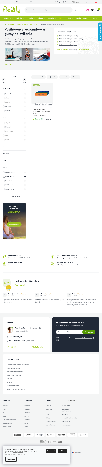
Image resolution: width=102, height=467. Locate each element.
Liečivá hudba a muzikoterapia (66, 410)
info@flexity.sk (15, 337)
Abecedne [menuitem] (75, 77)
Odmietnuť (51, 451)
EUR (66, 2)
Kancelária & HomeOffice (69, 418)
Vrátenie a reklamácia (22, 2)
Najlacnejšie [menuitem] (52, 77)
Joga (48, 414)
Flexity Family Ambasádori (14, 375)
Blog (58, 2)
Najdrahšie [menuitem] (64, 77)
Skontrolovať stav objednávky (16, 389)
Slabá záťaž (15, 185)
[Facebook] (8, 347)
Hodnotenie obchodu (13, 385)
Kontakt (11, 2)
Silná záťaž (15, 181)
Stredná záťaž (15, 189)
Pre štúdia (65, 414)
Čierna (44, 104)
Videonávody (85, 49)
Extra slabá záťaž (15, 176)
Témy (26, 426)
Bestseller (15, 106)
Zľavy (26, 423)
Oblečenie (27, 405)
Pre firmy (9, 382)
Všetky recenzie (20, 285)
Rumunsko (78, 452)
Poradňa (9, 378)
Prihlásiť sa (89, 332)
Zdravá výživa (66, 405)
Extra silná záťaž (15, 172)
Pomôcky (27, 412)
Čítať (8, 64)
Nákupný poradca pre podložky (68, 36)
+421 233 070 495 (17, 341)
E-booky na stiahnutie (9, 419)
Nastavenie (11, 459)
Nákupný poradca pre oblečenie (68, 42)
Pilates (48, 418)
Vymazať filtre (15, 196)
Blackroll (15, 127)
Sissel (15, 139)
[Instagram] (12, 347)
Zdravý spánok (50, 425)
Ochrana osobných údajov (15, 371)
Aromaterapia (66, 421)
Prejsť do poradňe (62, 49)
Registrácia (88, 2)
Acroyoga (49, 405)
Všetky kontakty (38, 347)
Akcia (15, 98)
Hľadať (75, 10)
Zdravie (27, 416)
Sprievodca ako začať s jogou (68, 45)
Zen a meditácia (51, 421)
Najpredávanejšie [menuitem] (38, 77)
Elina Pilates (15, 131)
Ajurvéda (49, 409)
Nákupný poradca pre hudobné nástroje (71, 39)
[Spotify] (16, 347)
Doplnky (27, 419)
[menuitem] (8, 18)
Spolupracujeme (7, 423)
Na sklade (15, 94)
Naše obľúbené (66, 425)
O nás (4, 2)
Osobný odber (7, 426)
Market (15, 110)
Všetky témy (71, 400)
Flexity (15, 135)
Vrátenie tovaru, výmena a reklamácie (18, 364)
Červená (37, 104)
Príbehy (5, 416)
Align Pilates (15, 123)
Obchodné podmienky (13, 368)
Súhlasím (62, 451)
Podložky (27, 409)
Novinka (15, 102)
